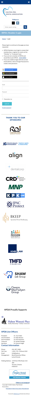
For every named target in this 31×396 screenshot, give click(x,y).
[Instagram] (17, 23)
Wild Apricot (17, 393)
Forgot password (6, 107)
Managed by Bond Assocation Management (17, 388)
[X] (13, 23)
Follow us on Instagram (23, 382)
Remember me (8, 99)
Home (4, 39)
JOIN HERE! (22, 58)
